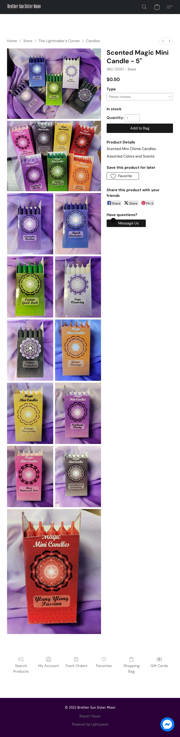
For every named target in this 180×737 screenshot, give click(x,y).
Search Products (21, 668)
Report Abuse (90, 716)
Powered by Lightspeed (90, 724)
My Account (48, 665)
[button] (24, 7)
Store (27, 40)
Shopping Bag (132, 668)
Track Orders (76, 665)
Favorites (104, 665)
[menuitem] (163, 41)
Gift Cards (159, 665)
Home (12, 40)
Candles (93, 40)
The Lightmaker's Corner (59, 40)
